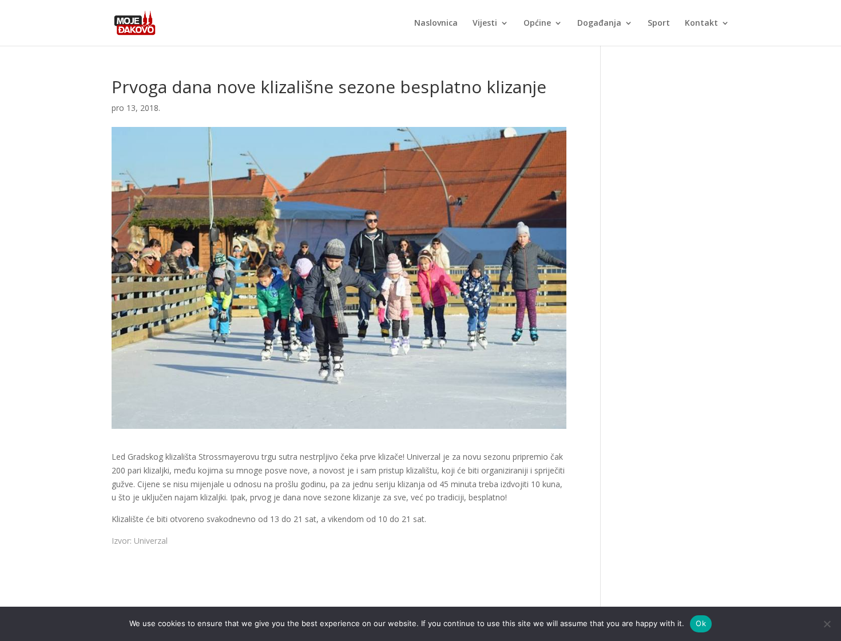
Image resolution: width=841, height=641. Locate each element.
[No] (826, 624)
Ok (701, 623)
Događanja (599, 23)
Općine (537, 23)
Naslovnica (436, 23)
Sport (659, 23)
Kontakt (701, 23)
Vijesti (485, 23)
